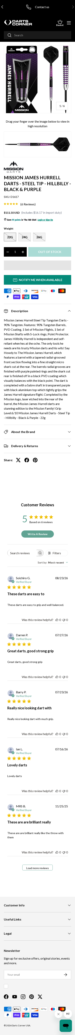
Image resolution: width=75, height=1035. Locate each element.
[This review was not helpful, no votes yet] (63, 620)
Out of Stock (49, 252)
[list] (37, 79)
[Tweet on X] (18, 460)
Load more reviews (37, 868)
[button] (60, 22)
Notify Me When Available (40, 280)
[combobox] (37, 35)
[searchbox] (22, 553)
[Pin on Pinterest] (35, 460)
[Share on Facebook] (26, 460)
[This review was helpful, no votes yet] (57, 620)
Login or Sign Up (45, 220)
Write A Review (38, 534)
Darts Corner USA (21, 1025)
